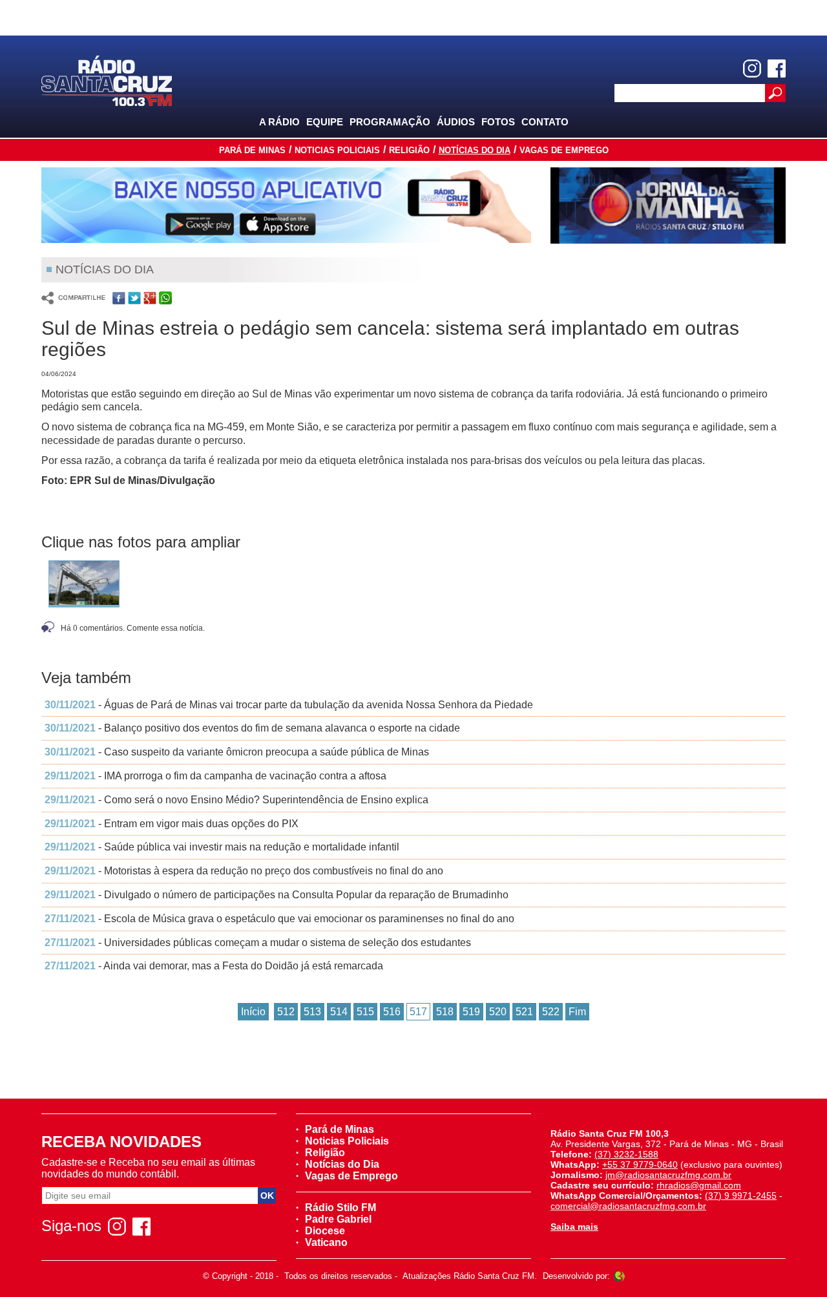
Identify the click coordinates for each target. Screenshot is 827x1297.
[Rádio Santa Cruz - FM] (106, 79)
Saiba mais (574, 1226)
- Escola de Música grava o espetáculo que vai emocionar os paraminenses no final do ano (279, 918)
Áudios (456, 121)
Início (253, 1011)
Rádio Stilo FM (340, 1207)
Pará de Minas (252, 150)
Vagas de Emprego (564, 150)
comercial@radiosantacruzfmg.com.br (628, 1206)
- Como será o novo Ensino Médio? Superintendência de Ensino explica (236, 799)
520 (498, 1011)
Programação (390, 121)
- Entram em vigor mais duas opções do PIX (171, 823)
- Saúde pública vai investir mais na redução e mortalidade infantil (222, 846)
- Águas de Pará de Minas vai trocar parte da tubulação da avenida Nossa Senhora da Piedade (289, 704)
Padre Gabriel (338, 1219)
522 (551, 1011)
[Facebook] (777, 68)
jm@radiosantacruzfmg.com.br (668, 1175)
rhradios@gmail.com (698, 1185)
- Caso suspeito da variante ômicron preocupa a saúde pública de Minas (237, 751)
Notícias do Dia (474, 150)
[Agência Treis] (619, 1276)
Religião (409, 150)
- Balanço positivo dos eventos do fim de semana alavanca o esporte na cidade (252, 727)
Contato (545, 121)
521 (524, 1011)
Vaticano (326, 1242)
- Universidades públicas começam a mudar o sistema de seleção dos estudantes (258, 942)
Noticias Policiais (337, 150)
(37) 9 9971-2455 (741, 1195)
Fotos (498, 121)
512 (286, 1011)
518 (445, 1011)
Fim (577, 1011)
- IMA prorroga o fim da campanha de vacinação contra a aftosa (215, 775)
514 (339, 1011)
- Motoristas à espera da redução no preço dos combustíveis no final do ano (244, 870)
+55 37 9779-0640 (640, 1164)
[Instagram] (752, 68)
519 (471, 1011)
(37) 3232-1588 (626, 1154)
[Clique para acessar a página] (286, 205)
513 (312, 1011)
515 (365, 1011)
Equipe (324, 121)
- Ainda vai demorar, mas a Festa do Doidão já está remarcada (214, 965)
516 (392, 1011)
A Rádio (279, 121)
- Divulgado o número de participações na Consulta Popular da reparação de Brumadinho (276, 894)
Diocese (325, 1230)
